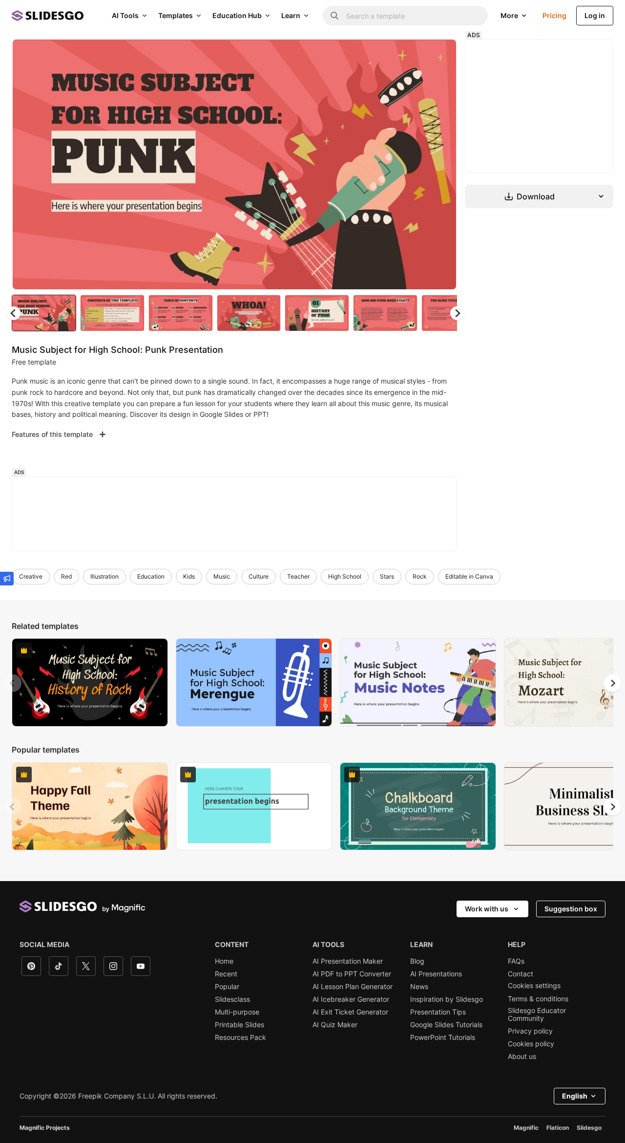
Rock (420, 576)
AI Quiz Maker (334, 1025)
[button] (457, 313)
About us (522, 1056)
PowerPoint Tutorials (442, 1037)
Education (151, 576)
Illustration (104, 576)
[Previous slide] (12, 683)
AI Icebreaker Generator (350, 999)
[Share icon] (440, 55)
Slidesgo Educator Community (537, 1014)
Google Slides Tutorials (446, 1025)
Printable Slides (239, 1025)
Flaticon (557, 1127)
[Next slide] (442, 164)
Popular (227, 987)
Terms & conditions (538, 999)
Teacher (298, 576)
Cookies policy (531, 1044)
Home (224, 961)
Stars (387, 576)
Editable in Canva (469, 576)
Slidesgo (589, 1127)
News (419, 987)
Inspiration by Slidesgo (446, 999)
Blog (417, 961)
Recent (226, 974)
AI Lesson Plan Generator (352, 987)
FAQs (516, 961)
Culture (259, 576)
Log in (594, 15)
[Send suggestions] (7, 578)
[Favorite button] (414, 55)
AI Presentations (436, 974)
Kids (189, 576)
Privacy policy (530, 1031)
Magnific (526, 1127)
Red (66, 576)
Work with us (486, 909)
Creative (30, 576)
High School (344, 576)
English (574, 1096)
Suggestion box (570, 909)
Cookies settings (534, 986)
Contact (520, 974)
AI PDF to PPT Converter (351, 974)
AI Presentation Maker (347, 961)
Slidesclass (232, 999)
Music (221, 576)
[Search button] (334, 15)
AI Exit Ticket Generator (350, 1012)
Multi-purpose (237, 1012)
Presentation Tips (438, 1012)
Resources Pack (240, 1037)
